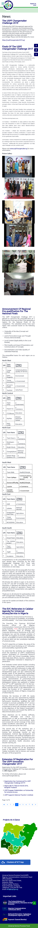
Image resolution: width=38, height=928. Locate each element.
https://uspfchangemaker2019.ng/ (13, 40)
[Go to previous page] (7, 804)
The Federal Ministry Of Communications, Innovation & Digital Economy (21, 902)
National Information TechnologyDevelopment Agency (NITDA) (19, 914)
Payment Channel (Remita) (17, 919)
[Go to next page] (35, 804)
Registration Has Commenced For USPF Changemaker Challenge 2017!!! (17, 782)
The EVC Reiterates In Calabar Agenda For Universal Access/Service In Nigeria (17, 611)
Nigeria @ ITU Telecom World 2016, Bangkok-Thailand (16, 786)
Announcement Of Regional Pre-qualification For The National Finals (16, 311)
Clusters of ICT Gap (15, 862)
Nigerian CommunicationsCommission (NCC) (17, 908)
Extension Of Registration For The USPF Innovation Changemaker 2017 (17, 761)
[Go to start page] (4, 804)
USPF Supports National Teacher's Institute (18, 795)
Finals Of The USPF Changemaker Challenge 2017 (17, 47)
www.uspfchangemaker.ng (18, 148)
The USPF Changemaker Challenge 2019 (14, 21)
